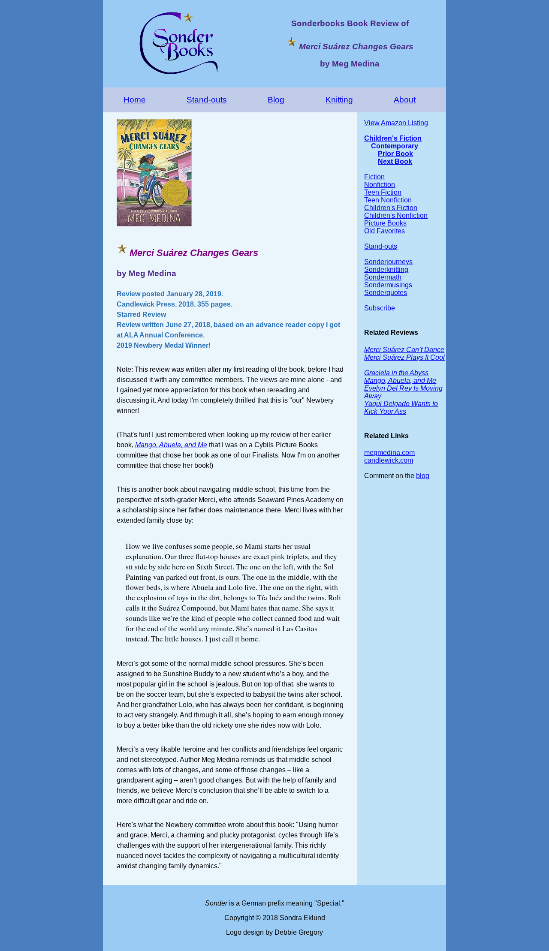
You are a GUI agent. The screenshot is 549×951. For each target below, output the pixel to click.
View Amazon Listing (396, 122)
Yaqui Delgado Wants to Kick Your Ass (401, 407)
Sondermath (382, 277)
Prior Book (395, 153)
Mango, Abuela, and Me (171, 444)
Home (135, 99)
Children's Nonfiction (396, 215)
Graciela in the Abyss (396, 372)
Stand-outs (207, 99)
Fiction (374, 177)
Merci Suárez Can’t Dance (404, 349)
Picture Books (385, 223)
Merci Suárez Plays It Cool (404, 357)
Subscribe (379, 308)
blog (422, 475)
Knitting (339, 99)
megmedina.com (389, 452)
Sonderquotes (385, 292)
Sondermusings (388, 285)
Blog (276, 99)
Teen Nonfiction (388, 200)
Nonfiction (379, 184)
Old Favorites (384, 231)
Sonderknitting (386, 269)
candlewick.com (388, 460)
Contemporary (394, 146)
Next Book (395, 161)
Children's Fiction (393, 138)
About (405, 99)
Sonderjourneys (388, 261)
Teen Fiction (382, 192)
